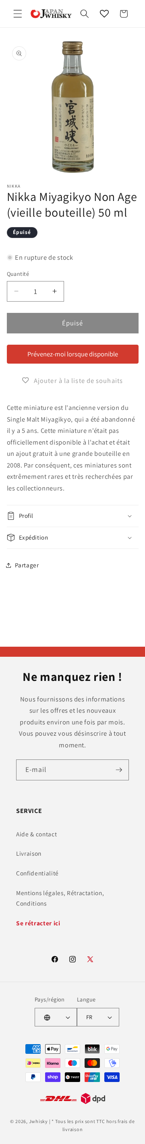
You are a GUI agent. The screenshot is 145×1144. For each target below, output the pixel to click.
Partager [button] (27, 565)
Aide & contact (36, 834)
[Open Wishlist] (104, 13)
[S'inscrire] (118, 769)
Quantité (18, 273)
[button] (17, 13)
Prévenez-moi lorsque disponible (72, 354)
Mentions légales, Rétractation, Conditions (60, 898)
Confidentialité (37, 873)
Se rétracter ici (38, 923)
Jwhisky (38, 1121)
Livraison (28, 853)
